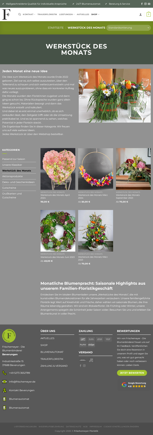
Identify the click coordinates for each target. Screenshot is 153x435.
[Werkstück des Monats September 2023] (133, 169)
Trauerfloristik (47, 14)
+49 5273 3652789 (19, 372)
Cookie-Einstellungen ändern (121, 426)
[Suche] (19, 14)
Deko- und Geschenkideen (18, 182)
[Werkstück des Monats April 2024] (57, 169)
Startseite (56, 27)
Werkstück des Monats (16, 170)
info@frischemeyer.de (22, 381)
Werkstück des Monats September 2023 (128, 196)
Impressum (95, 426)
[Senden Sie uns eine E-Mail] (149, 4)
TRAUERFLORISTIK (51, 359)
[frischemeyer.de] (8, 14)
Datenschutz (73, 426)
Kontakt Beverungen (22, 390)
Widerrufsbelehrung (51, 426)
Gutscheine (9, 187)
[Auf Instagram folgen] (145, 4)
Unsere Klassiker (12, 164)
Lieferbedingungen (25, 426)
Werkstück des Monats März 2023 (93, 258)
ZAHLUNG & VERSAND (54, 365)
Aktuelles (83, 14)
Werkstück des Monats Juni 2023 (57, 257)
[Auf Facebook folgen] (142, 4)
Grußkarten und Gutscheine (12, 195)
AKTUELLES (47, 338)
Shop (94, 14)
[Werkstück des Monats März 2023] (95, 231)
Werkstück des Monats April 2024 (55, 196)
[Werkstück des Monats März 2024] (95, 169)
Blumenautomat (19, 399)
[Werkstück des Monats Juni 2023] (57, 231)
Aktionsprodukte (12, 176)
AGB (85, 426)
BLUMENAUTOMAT (51, 352)
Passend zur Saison (13, 159)
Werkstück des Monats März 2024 (93, 196)
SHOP (44, 345)
